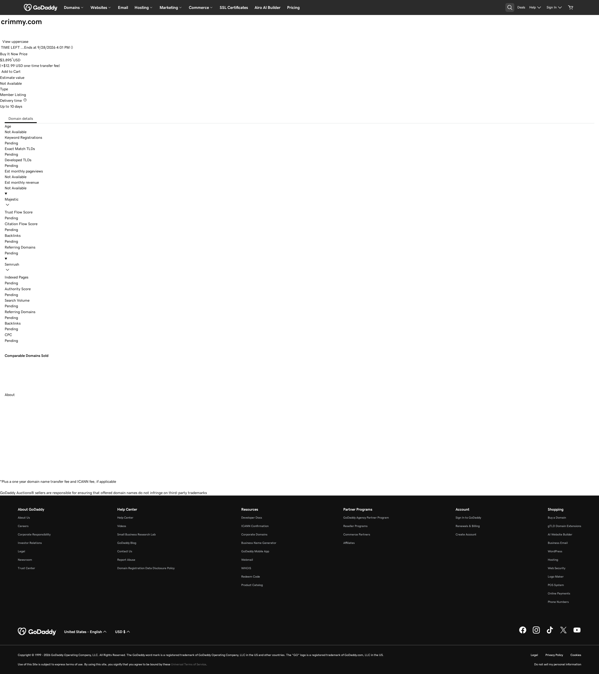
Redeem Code (250, 576)
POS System (556, 584)
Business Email (558, 542)
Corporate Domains (254, 534)
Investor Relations (30, 542)
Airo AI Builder (268, 7)
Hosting (553, 559)
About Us (24, 517)
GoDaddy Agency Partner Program (366, 517)
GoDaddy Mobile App (255, 551)
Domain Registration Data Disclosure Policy (146, 568)
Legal (21, 551)
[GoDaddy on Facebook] (523, 633)
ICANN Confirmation (255, 525)
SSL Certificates (234, 7)
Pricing (293, 7)
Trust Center (26, 568)
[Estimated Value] (27, 77)
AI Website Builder (560, 534)
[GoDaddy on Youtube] (577, 633)
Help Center (125, 517)
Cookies (575, 654)
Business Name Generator (258, 542)
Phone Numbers (558, 601)
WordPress (555, 551)
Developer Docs (251, 517)
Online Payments (559, 593)
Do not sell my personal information (557, 664)
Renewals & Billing (468, 525)
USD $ (120, 632)
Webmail (247, 559)
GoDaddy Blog (126, 542)
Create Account (466, 534)
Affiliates (349, 542)
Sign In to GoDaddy (468, 517)
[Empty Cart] (570, 7)
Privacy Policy (554, 654)
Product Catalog (252, 584)
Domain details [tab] (20, 118)
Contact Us (124, 551)
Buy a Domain (557, 517)
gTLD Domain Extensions (564, 525)
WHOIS (246, 568)
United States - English (83, 632)
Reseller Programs (355, 525)
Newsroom (25, 559)
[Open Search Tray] (509, 7)
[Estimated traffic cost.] (15, 335)
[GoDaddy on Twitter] (563, 633)
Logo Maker (556, 576)
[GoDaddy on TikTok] (550, 633)
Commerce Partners (356, 534)
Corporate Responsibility (34, 534)
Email (123, 7)
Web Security (556, 568)
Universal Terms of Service (188, 664)
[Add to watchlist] (5, 34)
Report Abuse (126, 559)
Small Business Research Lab (136, 534)
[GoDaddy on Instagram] (536, 633)
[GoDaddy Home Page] (37, 632)
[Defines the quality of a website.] (34, 289)
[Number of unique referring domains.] (38, 312)
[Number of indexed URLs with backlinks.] (31, 277)
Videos (121, 525)
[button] (299, 202)
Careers (23, 525)
